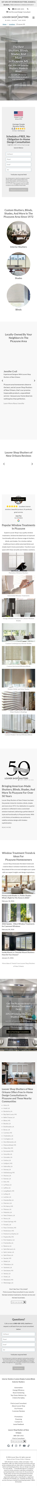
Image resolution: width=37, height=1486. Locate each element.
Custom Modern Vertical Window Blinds (18, 735)
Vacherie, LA (7, 1267)
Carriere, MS (7, 1133)
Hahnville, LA (7, 1166)
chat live (28, 1323)
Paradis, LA (7, 1224)
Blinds (18, 309)
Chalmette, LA (8, 1136)
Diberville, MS (8, 1148)
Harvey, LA (7, 1169)
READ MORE (6, 827)
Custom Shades (19, 1379)
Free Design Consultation (21, 5)
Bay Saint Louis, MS (10, 1114)
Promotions (19, 1416)
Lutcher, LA (7, 1197)
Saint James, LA (8, 1252)
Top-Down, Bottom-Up (18, 1395)
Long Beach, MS (8, 1191)
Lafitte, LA (6, 1188)
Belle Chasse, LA (9, 1117)
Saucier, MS (7, 1258)
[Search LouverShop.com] (24, 1302)
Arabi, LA (6, 1108)
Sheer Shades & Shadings (18, 712)
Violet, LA (6, 1277)
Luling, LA (6, 1194)
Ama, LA (6, 1105)
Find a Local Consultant (19, 1403)
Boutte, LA (7, 1123)
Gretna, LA (7, 1160)
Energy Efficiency (18, 1390)
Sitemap (27, 1459)
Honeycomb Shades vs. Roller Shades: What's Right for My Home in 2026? (16, 896)
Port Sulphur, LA (9, 1240)
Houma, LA (7, 1175)
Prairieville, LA (8, 1243)
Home (4, 24)
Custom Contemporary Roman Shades (19, 643)
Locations (12, 24)
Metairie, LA (7, 1212)
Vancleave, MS (8, 1270)
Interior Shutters (18, 247)
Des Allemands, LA (9, 1142)
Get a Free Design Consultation (18, 1032)
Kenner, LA (7, 1179)
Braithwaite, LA (8, 1126)
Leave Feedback (18, 1424)
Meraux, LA (7, 1209)
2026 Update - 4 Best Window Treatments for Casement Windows (18, 925)
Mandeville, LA (8, 1200)
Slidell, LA (6, 1261)
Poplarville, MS (8, 1237)
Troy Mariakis (10, 390)
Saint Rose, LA (8, 1255)
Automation (18, 1387)
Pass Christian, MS (9, 1228)
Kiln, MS (6, 1182)
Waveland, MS (8, 1280)
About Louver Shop (18, 1406)
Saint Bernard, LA (9, 1249)
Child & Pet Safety (18, 1398)
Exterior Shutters (18, 1382)
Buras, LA (6, 1130)
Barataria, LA (7, 1111)
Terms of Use (11, 1459)
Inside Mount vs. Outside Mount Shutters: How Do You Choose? (18, 953)
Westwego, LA (8, 1283)
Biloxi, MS (6, 1120)
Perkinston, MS (8, 1231)
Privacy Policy (9, 184)
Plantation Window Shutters (18, 573)
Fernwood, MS (8, 1151)
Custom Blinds (30, 1379)
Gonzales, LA (7, 1157)
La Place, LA (7, 1185)
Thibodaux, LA (8, 1264)
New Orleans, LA (9, 1215)
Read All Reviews (18, 499)
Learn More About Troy (13, 425)
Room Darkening (18, 1393)
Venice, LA (6, 1273)
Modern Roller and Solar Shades (18, 689)
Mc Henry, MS (8, 1206)
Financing (18, 1419)
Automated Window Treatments (18, 596)
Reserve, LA (7, 1246)
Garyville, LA (7, 1154)
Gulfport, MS (7, 1163)
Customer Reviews (18, 1411)
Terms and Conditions (20, 182)
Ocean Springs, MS (9, 1221)
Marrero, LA (7, 1203)
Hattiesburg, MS (9, 1172)
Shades (18, 278)
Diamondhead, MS (9, 1145)
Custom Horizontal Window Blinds (18, 666)
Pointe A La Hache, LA (10, 1234)
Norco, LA (6, 1218)
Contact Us (18, 1422)
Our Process (18, 1408)
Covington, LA (8, 1139)
